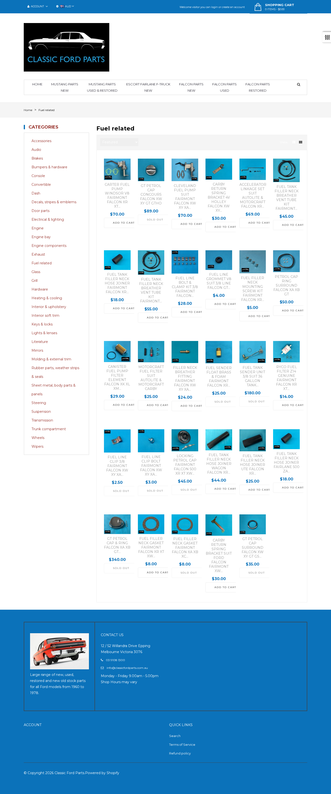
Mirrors (37, 350)
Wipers (37, 446)
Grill (35, 280)
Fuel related (42, 263)
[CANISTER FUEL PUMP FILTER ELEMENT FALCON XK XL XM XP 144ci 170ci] (117, 351)
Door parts (40, 211)
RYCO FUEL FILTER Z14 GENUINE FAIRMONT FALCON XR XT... (286, 378)
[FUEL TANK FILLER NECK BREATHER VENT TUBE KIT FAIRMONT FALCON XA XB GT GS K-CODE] (286, 170)
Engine (38, 228)
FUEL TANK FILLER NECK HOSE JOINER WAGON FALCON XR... (218, 464)
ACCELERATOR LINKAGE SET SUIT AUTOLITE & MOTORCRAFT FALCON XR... (252, 195)
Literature (40, 342)
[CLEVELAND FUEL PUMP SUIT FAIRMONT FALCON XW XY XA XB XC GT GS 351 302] (185, 170)
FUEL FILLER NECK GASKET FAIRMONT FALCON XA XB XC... (185, 548)
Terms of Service (182, 744)
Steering (39, 403)
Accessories (41, 141)
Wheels (38, 438)
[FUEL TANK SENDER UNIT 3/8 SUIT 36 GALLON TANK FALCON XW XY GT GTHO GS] (252, 352)
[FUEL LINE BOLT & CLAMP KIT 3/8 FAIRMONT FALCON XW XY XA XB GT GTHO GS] (185, 262)
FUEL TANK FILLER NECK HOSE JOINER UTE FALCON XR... (252, 465)
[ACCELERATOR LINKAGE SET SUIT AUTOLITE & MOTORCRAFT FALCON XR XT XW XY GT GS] (252, 169)
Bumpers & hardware (49, 167)
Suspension (41, 411)
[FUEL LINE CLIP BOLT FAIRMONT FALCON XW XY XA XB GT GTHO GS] (151, 440)
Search (175, 736)
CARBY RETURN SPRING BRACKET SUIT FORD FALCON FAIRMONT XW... (219, 555)
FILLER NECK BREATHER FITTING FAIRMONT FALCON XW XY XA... (185, 378)
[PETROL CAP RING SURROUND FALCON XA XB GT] (286, 261)
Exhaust (38, 254)
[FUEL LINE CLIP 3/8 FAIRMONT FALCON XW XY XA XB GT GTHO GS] (117, 440)
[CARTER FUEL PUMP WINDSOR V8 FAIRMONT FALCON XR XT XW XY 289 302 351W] (117, 169)
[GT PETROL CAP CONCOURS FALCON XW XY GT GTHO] (151, 170)
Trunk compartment (49, 429)
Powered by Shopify (102, 773)
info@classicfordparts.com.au (127, 668)
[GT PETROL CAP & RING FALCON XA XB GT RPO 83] (117, 524)
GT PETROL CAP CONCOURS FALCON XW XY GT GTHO (151, 194)
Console (38, 176)
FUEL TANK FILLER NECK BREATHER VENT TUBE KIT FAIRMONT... (287, 198)
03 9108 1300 (115, 660)
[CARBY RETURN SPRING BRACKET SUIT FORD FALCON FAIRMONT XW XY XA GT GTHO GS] (218, 525)
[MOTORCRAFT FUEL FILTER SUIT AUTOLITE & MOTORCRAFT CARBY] (151, 351)
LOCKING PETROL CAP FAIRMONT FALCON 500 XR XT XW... (185, 465)
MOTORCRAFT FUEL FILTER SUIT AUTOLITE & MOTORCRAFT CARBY (151, 378)
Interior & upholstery (49, 307)
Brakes (37, 158)
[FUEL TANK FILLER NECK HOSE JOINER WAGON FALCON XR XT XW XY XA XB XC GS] (218, 439)
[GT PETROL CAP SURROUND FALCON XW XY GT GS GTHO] (252, 524)
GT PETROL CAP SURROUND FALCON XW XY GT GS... (253, 548)
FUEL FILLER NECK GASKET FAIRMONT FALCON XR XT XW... (151, 547)
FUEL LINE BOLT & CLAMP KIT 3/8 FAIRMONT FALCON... (185, 287)
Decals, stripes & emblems (54, 202)
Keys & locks (42, 324)
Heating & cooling (47, 298)
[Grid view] (301, 142)
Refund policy (180, 753)
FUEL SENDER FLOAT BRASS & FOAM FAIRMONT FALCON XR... (219, 377)
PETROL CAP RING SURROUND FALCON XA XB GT (286, 285)
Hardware (40, 289)
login (214, 7)
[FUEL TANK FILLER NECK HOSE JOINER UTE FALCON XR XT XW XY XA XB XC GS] (252, 440)
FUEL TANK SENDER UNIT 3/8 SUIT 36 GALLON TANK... (252, 376)
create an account (233, 7)
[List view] (294, 142)
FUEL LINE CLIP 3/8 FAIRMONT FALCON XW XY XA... (117, 466)
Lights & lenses (44, 333)
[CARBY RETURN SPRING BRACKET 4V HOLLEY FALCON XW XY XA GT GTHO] (218, 169)
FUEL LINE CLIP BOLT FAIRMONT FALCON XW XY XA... (151, 466)
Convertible (41, 184)
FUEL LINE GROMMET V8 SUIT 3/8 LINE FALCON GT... (218, 281)
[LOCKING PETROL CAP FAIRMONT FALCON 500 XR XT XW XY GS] (185, 440)
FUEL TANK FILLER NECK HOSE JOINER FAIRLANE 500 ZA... (286, 462)
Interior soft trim (45, 315)
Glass (36, 272)
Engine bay (41, 237)
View (284, 142)
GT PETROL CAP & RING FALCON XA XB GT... (117, 545)
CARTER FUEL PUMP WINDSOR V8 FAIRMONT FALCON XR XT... (117, 195)
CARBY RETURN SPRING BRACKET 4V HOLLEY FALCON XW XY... (219, 197)
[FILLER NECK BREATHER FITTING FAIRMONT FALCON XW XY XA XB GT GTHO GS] (185, 352)
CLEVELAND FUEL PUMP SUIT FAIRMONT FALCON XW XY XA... (185, 197)
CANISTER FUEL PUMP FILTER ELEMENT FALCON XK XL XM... (117, 378)
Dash (36, 193)
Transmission (42, 420)
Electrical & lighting (48, 219)
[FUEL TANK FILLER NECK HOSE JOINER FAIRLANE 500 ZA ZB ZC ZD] (286, 439)
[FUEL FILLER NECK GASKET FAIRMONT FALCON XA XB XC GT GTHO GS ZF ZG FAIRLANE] (185, 524)
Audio (36, 149)
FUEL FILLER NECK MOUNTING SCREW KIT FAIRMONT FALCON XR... (252, 289)
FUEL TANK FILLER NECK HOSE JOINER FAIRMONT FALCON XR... (117, 283)
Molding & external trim (51, 359)
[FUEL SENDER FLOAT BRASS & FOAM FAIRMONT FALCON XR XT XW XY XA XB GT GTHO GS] (218, 352)
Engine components (49, 245)
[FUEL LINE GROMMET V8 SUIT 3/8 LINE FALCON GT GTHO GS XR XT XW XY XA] (218, 260)
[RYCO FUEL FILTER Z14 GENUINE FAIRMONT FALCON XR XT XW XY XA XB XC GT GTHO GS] (286, 351)
